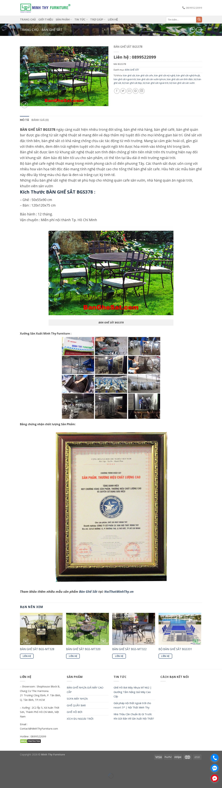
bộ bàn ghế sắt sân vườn (182, 82)
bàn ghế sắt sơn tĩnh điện (180, 79)
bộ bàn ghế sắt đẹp (132, 82)
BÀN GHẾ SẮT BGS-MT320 (83, 649)
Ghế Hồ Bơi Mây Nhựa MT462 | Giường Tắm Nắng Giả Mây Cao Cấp (133, 692)
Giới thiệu (45, 19)
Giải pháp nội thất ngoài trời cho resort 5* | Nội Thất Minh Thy (132, 705)
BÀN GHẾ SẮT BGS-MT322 (129, 649)
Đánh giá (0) (40, 119)
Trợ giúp (96, 19)
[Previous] (20, 641)
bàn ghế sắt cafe (144, 75)
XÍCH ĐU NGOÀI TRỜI (80, 718)
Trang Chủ (28, 19)
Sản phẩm (63, 19)
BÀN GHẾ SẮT (52, 29)
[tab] (24, 120)
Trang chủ (29, 29)
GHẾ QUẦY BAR (76, 705)
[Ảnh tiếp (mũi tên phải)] (13, 781)
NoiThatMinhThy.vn (119, 591)
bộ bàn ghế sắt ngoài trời (155, 82)
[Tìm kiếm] (199, 20)
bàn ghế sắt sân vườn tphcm (151, 79)
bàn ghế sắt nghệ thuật (188, 75)
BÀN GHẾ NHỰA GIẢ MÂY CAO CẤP (85, 690)
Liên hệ (113, 19)
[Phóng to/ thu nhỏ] (13, 767)
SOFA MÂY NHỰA (77, 698)
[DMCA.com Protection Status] (30, 741)
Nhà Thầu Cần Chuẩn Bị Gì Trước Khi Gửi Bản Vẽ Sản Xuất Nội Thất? (134, 716)
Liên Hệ (27, 656)
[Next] (201, 641)
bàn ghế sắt (129, 75)
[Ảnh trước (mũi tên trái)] (3, 781)
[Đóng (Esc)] (3, 767)
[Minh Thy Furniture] (45, 7)
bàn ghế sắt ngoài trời (125, 79)
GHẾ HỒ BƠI (74, 712)
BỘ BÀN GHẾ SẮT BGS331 (175, 649)
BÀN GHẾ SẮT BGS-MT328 (37, 649)
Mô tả (24, 119)
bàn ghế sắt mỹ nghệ (164, 75)
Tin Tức (80, 19)
